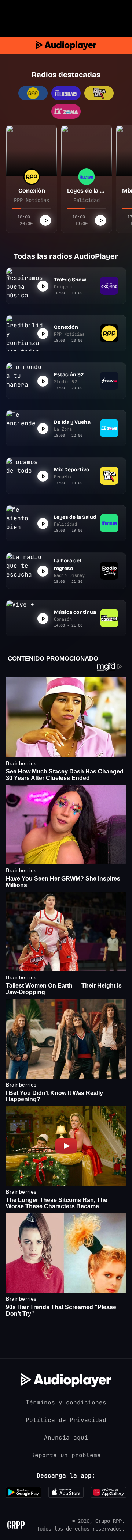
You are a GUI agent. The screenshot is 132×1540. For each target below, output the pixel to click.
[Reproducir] (45, 220)
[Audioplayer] (66, 45)
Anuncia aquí (66, 1437)
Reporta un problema (66, 1455)
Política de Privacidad (66, 1420)
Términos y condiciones (66, 1402)
